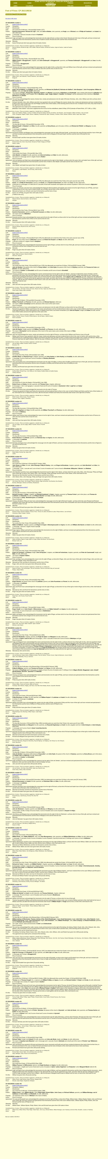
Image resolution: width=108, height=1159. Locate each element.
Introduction (9, 14)
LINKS (15, 6)
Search (24, 14)
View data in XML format (11, 18)
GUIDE (29, 3)
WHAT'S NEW (50, 6)
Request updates (50, 4)
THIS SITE (70, 6)
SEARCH (88, 6)
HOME (15, 3)
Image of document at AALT (20, 24)
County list (17, 14)
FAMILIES (70, 3)
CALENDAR (29, 6)
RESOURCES (88, 3)
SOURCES (50, 3)
